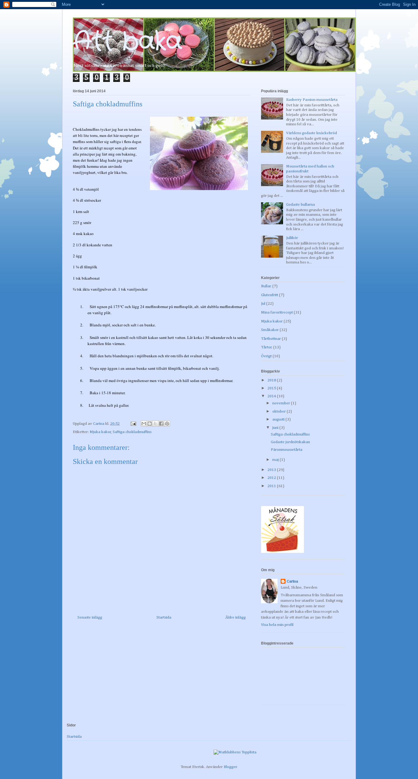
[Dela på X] (155, 424)
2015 (272, 388)
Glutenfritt (269, 295)
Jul (263, 304)
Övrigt (266, 356)
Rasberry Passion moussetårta (312, 100)
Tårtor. (266, 347)
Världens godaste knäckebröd (311, 133)
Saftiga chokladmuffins (132, 432)
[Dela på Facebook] (161, 424)
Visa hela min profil (277, 625)
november (281, 403)
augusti (279, 419)
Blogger (230, 767)
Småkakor (270, 330)
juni (275, 428)
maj (276, 460)
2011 (272, 486)
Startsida (163, 617)
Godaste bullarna (300, 205)
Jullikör (292, 238)
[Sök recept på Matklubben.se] (235, 752)
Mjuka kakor (100, 432)
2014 (272, 396)
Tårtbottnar (271, 339)
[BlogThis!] (150, 424)
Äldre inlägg (235, 617)
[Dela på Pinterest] (167, 424)
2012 (272, 478)
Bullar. (266, 286)
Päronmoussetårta (286, 450)
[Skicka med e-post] (144, 424)
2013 (272, 470)
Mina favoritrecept (277, 312)
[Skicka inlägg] (133, 424)
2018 (272, 380)
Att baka (127, 41)
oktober (279, 411)
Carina (292, 581)
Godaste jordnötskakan (290, 442)
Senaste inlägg (89, 617)
